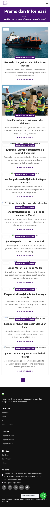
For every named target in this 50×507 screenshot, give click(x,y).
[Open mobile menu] (47, 3)
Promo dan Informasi (25, 58)
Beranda (5, 412)
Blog (3, 420)
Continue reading (25, 80)
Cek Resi (5, 455)
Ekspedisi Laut (7, 443)
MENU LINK (6, 408)
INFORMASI (6, 451)
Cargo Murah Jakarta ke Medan (25, 267)
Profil (4, 416)
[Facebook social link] (4, 487)
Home (23, 16)
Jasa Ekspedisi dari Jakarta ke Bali (25, 241)
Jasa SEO (5, 501)
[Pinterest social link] (27, 487)
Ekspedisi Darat (8, 435)
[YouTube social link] (21, 487)
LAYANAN (5, 432)
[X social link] (10, 487)
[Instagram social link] (15, 487)
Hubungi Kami (7, 424)
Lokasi (4, 463)
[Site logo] (5, 3)
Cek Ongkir (6, 459)
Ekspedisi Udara (8, 440)
